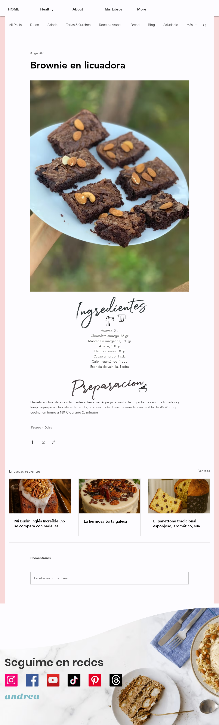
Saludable (170, 25)
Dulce (34, 25)
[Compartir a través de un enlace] (53, 442)
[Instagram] (11, 680)
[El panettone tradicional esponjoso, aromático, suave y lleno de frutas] (179, 496)
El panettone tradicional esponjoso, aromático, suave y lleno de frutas (178, 523)
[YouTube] (53, 680)
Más (190, 25)
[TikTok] (74, 680)
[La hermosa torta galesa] (110, 496)
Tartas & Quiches (78, 25)
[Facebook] (32, 680)
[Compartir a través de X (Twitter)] (43, 442)
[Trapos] (116, 680)
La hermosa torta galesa (105, 521)
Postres (36, 427)
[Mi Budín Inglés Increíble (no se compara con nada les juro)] (40, 496)
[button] (205, 25)
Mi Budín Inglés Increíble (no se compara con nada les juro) (39, 523)
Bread (135, 25)
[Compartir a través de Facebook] (32, 442)
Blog (151, 25)
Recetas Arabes (110, 25)
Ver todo (204, 471)
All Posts (15, 25)
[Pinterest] (95, 680)
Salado (52, 25)
